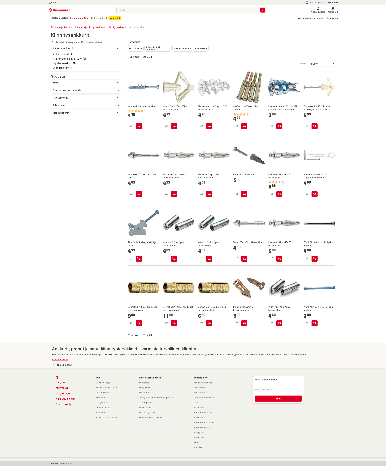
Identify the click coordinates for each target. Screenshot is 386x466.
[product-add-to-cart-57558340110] (209, 259)
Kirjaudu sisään (65, 398)
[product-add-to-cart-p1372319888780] (244, 194)
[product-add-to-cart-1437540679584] (139, 126)
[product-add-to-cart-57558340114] (174, 259)
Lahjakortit (63, 382)
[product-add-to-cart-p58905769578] (279, 126)
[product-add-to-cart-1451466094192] (315, 259)
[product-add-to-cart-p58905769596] (209, 126)
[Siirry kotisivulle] (59, 10)
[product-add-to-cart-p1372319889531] (244, 323)
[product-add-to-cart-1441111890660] (244, 259)
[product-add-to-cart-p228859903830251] (139, 323)
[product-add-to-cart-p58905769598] (209, 194)
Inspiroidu (332, 18)
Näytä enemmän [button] (60, 359)
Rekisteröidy (63, 404)
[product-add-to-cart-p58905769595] (279, 194)
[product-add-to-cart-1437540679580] (174, 126)
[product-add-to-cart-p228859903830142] (174, 323)
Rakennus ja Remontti (61, 27)
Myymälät (318, 18)
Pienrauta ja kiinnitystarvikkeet (90, 27)
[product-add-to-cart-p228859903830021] (209, 323)
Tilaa (278, 398)
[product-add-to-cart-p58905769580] (174, 194)
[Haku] (262, 10)
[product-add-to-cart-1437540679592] (315, 323)
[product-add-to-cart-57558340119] (279, 323)
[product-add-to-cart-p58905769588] (315, 126)
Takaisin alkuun (63, 365)
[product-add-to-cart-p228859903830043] (315, 194)
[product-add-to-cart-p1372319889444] (139, 259)
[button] (316, 2)
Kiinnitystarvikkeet (118, 27)
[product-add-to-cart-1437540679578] (139, 194)
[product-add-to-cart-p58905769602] (279, 259)
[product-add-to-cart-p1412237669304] (244, 126)
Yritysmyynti (304, 18)
